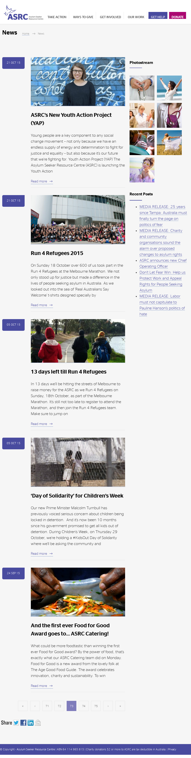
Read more (39, 181)
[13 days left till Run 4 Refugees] (78, 341)
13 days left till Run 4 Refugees (68, 372)
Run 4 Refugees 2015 (57, 253)
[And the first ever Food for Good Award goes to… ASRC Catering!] (78, 592)
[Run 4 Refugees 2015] (78, 219)
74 (83, 706)
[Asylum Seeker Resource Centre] (24, 12)
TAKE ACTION (57, 17)
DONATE (178, 17)
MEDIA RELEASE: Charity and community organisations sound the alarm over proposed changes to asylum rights (161, 242)
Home (25, 33)
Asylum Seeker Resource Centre (36, 749)
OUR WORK (136, 17)
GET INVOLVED (110, 17)
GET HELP (158, 17)
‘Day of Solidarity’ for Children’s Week (77, 496)
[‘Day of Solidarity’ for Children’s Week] (78, 462)
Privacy (172, 749)
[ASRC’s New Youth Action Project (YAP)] (78, 81)
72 (59, 706)
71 (47, 706)
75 (96, 706)
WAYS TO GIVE (83, 17)
